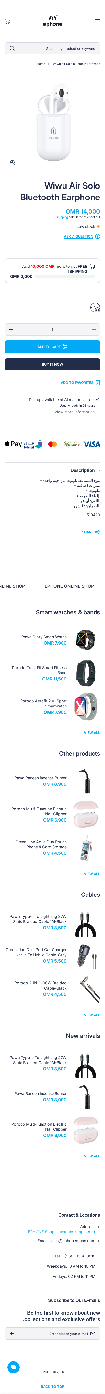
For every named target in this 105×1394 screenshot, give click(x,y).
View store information (75, 412)
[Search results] (11, 48)
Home (41, 64)
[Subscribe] (11, 1333)
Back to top (52, 1387)
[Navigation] (97, 21)
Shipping (62, 217)
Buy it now (52, 364)
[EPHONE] (52, 21)
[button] (52, 470)
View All (92, 733)
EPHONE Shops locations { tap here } (61, 1231)
